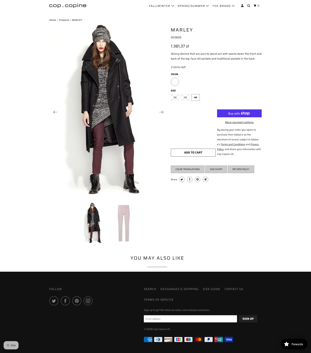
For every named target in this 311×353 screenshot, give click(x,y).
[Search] (249, 6)
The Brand (222, 6)
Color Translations (187, 169)
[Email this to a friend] (205, 179)
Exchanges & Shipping (180, 289)
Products (64, 20)
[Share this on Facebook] (189, 179)
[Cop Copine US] (67, 5)
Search (150, 289)
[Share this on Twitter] (181, 179)
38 (185, 97)
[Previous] (55, 112)
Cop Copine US (161, 329)
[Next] (161, 112)
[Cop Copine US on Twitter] (54, 300)
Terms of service (158, 299)
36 (175, 97)
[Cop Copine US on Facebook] (66, 300)
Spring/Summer (192, 6)
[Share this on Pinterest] (197, 179)
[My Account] (242, 6)
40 (195, 97)
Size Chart (216, 169)
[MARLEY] (108, 112)
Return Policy (241, 169)
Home (52, 20)
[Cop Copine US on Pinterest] (77, 300)
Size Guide (211, 289)
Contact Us (234, 289)
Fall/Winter (160, 6)
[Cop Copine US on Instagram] (89, 300)
